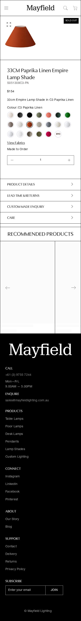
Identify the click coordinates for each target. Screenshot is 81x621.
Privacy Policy (15, 569)
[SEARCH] (65, 8)
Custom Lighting (17, 456)
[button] (7, 8)
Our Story (12, 519)
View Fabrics (16, 143)
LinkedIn (11, 484)
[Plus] (69, 160)
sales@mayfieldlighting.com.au (27, 400)
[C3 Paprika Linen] (29, 124)
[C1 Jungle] (67, 115)
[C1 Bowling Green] (39, 115)
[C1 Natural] (20, 124)
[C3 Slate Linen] (48, 124)
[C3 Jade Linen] (58, 115)
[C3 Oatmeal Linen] (10, 115)
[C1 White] (10, 134)
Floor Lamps (14, 426)
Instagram (12, 476)
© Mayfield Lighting (38, 611)
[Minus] (12, 160)
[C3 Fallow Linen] (29, 134)
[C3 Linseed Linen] (10, 124)
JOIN (54, 590)
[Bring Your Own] (58, 134)
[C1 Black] (20, 115)
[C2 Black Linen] (29, 115)
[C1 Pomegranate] (48, 134)
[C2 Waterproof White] (67, 124)
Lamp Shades (15, 449)
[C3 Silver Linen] (39, 124)
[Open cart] (75, 8)
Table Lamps (14, 419)
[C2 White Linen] (20, 134)
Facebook (12, 491)
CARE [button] (11, 218)
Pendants (12, 441)
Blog (8, 526)
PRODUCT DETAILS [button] (21, 184)
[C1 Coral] (48, 115)
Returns (11, 561)
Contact (11, 546)
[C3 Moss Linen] (39, 134)
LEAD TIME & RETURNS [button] (23, 196)
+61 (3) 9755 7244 (18, 375)
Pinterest (11, 499)
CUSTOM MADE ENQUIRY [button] (25, 207)
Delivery (11, 554)
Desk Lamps (14, 434)
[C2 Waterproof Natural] (58, 124)
